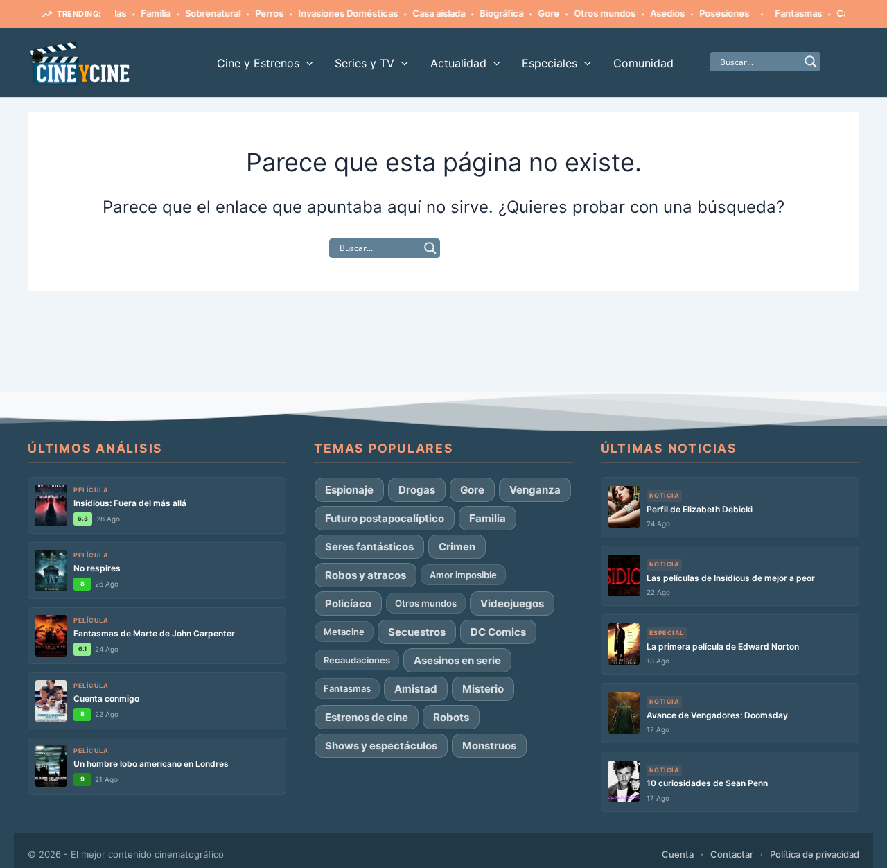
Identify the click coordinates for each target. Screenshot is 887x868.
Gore (537, 13)
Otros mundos (593, 13)
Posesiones (713, 13)
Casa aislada (427, 13)
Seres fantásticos (369, 546)
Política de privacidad (814, 854)
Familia (144, 13)
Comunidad (643, 63)
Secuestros (417, 632)
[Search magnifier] (810, 61)
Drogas (416, 489)
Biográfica (490, 13)
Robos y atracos (365, 575)
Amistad (415, 688)
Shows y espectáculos (381, 745)
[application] (306, 63)
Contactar (731, 854)
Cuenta (678, 854)
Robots (451, 717)
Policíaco (348, 603)
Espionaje (349, 489)
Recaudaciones (357, 660)
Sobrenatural (201, 13)
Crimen (457, 546)
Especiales (549, 63)
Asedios (656, 13)
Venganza (535, 489)
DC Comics (498, 632)
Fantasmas (787, 13)
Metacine (344, 631)
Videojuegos (512, 603)
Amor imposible (463, 574)
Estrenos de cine (366, 717)
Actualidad (458, 63)
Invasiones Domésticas (337, 13)
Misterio (483, 688)
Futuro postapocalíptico (384, 518)
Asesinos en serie (457, 660)
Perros (258, 13)
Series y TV (364, 63)
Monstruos (489, 745)
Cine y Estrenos (258, 63)
